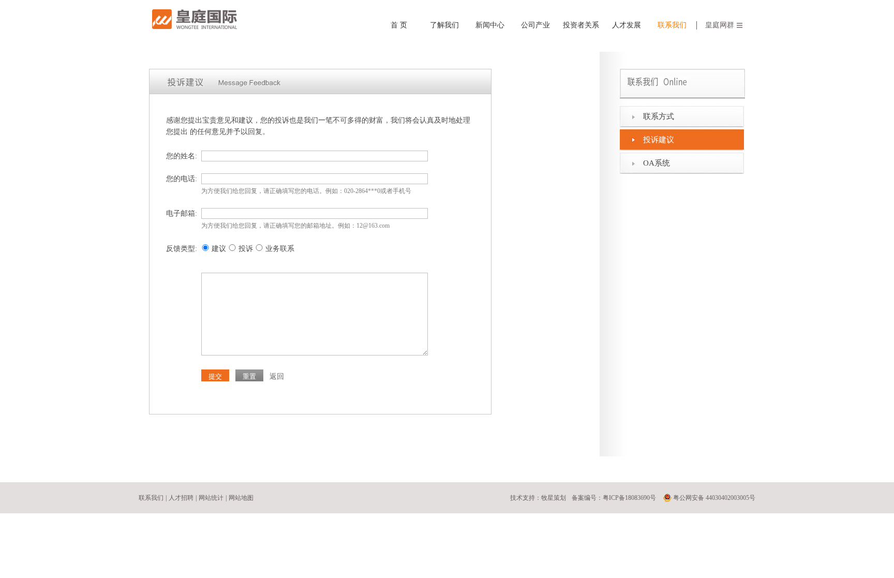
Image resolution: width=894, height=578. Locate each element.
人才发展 (626, 25)
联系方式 (658, 116)
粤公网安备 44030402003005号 (714, 497)
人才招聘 (181, 497)
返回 (277, 376)
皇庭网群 (719, 25)
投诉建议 (658, 140)
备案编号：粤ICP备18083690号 (614, 497)
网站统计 (211, 497)
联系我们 (672, 25)
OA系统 (656, 163)
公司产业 (535, 25)
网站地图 (241, 497)
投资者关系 (581, 25)
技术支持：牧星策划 (538, 497)
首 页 (399, 25)
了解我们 (444, 25)
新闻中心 (489, 25)
